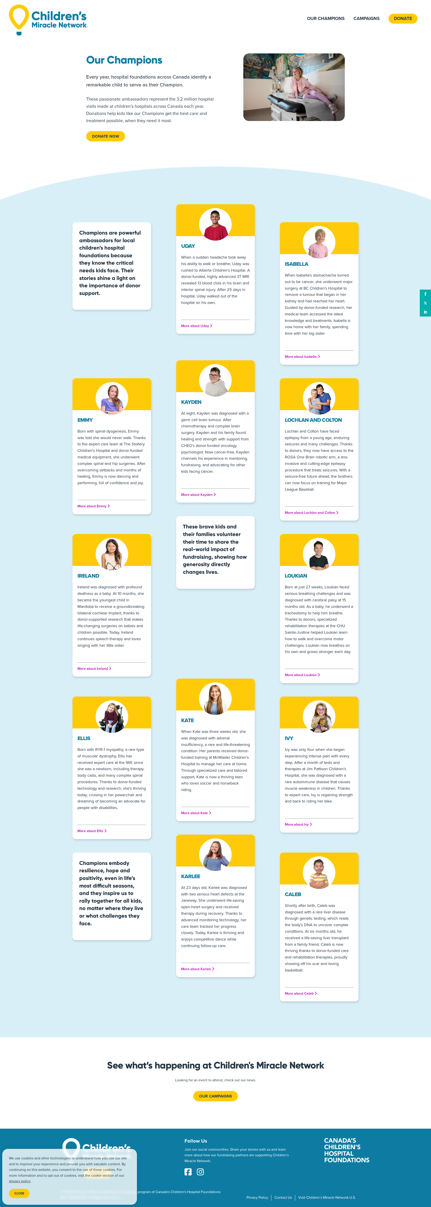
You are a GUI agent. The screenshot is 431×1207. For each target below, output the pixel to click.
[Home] (48, 19)
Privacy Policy (257, 1197)
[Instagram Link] (200, 1172)
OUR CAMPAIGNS (215, 1096)
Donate (403, 18)
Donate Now (105, 136)
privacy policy (19, 1181)
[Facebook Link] (188, 1172)
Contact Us (283, 1197)
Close (19, 1193)
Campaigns (367, 18)
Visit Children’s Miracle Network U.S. (327, 1197)
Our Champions (326, 18)
